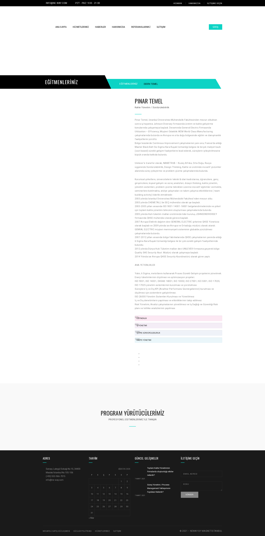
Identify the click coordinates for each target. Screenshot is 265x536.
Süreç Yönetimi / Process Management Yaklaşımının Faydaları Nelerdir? (158, 488)
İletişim (117, 531)
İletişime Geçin (214, 3)
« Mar (91, 518)
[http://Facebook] (142, 353)
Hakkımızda (194, 3)
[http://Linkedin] (142, 364)
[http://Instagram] (142, 361)
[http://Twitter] (142, 357)
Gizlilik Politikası (82, 531)
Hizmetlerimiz (102, 531)
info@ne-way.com (56, 3)
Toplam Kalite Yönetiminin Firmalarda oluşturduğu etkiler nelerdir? (160, 471)
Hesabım (177, 3)
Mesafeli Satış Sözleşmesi (56, 531)
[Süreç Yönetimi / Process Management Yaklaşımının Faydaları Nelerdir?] (139, 488)
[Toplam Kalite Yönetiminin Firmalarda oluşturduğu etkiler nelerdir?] (139, 471)
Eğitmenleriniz (128, 83)
